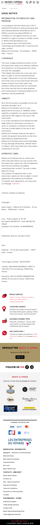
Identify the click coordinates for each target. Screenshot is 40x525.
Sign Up (20, 357)
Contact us (7, 479)
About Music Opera (10, 475)
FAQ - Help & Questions (11, 482)
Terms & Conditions (10, 488)
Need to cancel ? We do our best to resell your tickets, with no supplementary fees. (22, 299)
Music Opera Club (9, 469)
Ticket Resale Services (11, 505)
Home (4, 8)
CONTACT (16, 184)
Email (24, 336)
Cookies (6, 495)
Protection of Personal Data (13, 491)
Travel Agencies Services (12, 514)
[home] (13, 2)
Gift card (6, 465)
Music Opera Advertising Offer (13, 511)
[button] (34, 2)
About (14, 521)
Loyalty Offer (7, 508)
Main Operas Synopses (11, 459)
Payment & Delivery (10, 485)
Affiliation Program (10, 501)
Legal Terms (23, 521)
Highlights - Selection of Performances (17, 453)
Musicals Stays (8, 456)
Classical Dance (9, 462)
